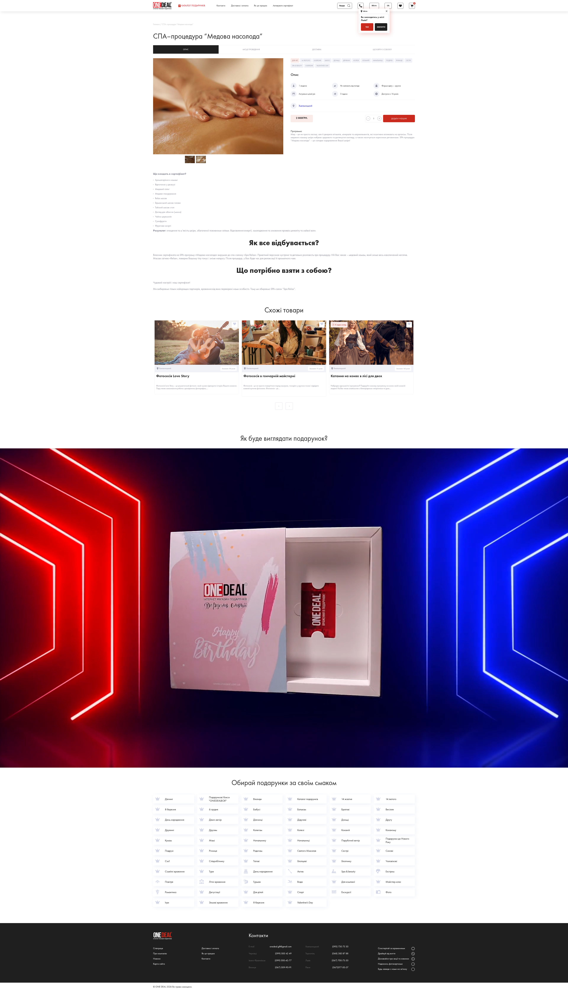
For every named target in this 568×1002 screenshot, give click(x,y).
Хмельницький (305, 106)
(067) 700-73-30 (340, 960)
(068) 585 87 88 (340, 953)
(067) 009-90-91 (283, 967)
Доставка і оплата (239, 5)
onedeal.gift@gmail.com (281, 946)
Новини (156, 958)
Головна (156, 24)
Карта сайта (159, 963)
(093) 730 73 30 (340, 946)
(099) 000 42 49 (283, 953)
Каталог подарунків (193, 5)
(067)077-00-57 (340, 967)
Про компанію (160, 953)
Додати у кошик (399, 118)
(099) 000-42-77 (283, 960)
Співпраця (158, 948)
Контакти (221, 5)
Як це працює (260, 5)
